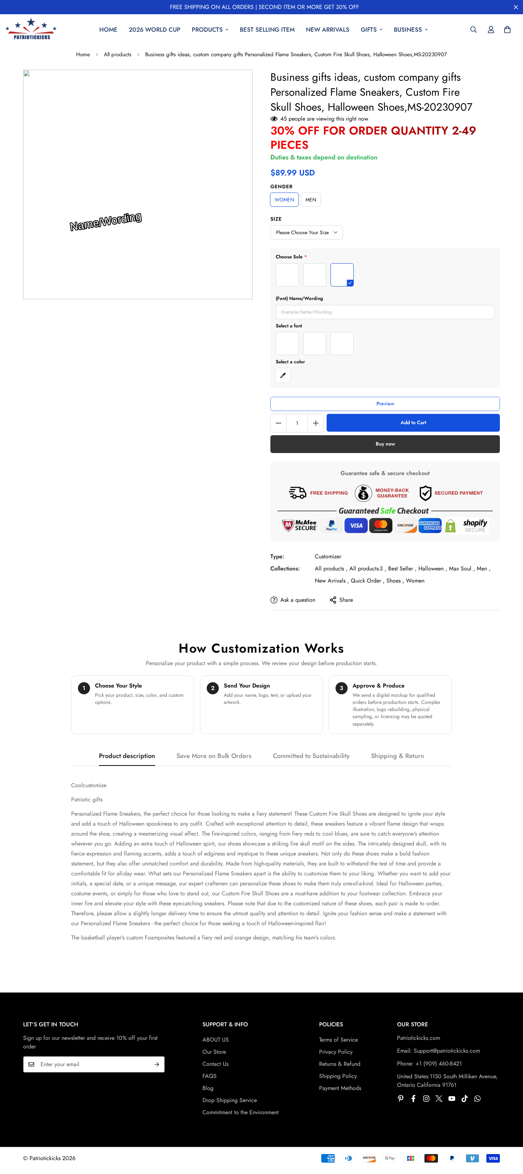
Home (108, 29)
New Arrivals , (332, 581)
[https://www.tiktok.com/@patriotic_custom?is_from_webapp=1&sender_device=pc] (464, 1098)
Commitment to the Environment (240, 1112)
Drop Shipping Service (229, 1100)
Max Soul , (462, 568)
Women (415, 581)
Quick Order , (368, 581)
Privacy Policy (336, 1052)
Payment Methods (340, 1088)
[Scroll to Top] (509, 1135)
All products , (331, 568)
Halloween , (432, 568)
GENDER (281, 186)
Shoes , (395, 581)
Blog (207, 1088)
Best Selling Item (267, 29)
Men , (484, 568)
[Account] (491, 29)
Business (408, 29)
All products (117, 54)
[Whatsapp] (477, 1098)
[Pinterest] (400, 1098)
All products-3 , (367, 568)
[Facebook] (413, 1098)
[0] (507, 29)
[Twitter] (439, 1098)
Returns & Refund (339, 1064)
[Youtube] (451, 1098)
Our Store (214, 1052)
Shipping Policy (338, 1076)
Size (276, 218)
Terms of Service (338, 1040)
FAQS (209, 1076)
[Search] (473, 29)
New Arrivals (327, 29)
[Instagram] (426, 1098)
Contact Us (215, 1064)
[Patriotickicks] (31, 29)
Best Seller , (402, 568)
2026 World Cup (154, 29)
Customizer (328, 556)
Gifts (369, 29)
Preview (385, 403)
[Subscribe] (157, 1064)
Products (207, 29)
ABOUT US (215, 1040)
